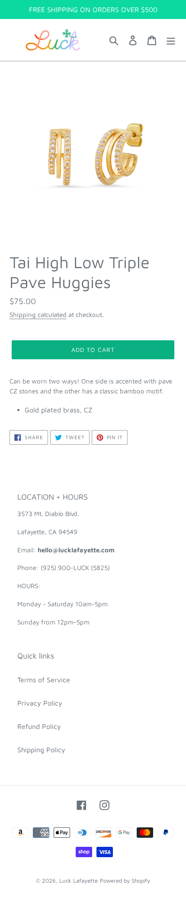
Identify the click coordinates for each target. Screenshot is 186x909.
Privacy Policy (39, 703)
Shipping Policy (41, 750)
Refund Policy (39, 726)
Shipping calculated (38, 314)
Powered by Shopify (125, 880)
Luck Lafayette (78, 880)
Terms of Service (43, 680)
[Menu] (170, 40)
